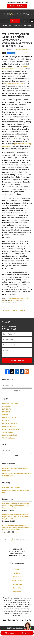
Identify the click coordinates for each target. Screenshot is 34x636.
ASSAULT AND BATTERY (10, 429)
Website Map (17, 584)
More (24, 21)
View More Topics (8, 438)
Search (17, 456)
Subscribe (17, 391)
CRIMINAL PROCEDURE (16, 298)
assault (20, 83)
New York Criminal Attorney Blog (17, 14)
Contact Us (17, 588)
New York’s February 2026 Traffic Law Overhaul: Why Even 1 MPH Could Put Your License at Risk (15, 506)
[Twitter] (12, 371)
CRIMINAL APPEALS (9, 426)
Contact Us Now (17, 360)
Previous (6, 310)
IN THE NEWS (7, 409)
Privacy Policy (17, 580)
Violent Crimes (7, 432)
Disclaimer (17, 577)
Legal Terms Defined (15, 300)
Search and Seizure (9, 418)
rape (14, 83)
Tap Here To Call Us (17, 6)
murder (8, 83)
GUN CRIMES (6, 406)
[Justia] (22, 371)
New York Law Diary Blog (11, 487)
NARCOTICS (6, 421)
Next (22, 310)
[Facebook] (7, 371)
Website (17, 573)
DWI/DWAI (6, 412)
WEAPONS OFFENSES (9, 423)
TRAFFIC (5, 415)
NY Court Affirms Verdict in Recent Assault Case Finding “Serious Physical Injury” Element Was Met (16, 527)
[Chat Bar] (17, 633)
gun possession (20, 144)
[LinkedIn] (17, 371)
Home (5, 21)
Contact (14, 21)
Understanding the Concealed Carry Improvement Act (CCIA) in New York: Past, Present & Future (15, 517)
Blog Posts (17, 592)
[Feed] (26, 371)
